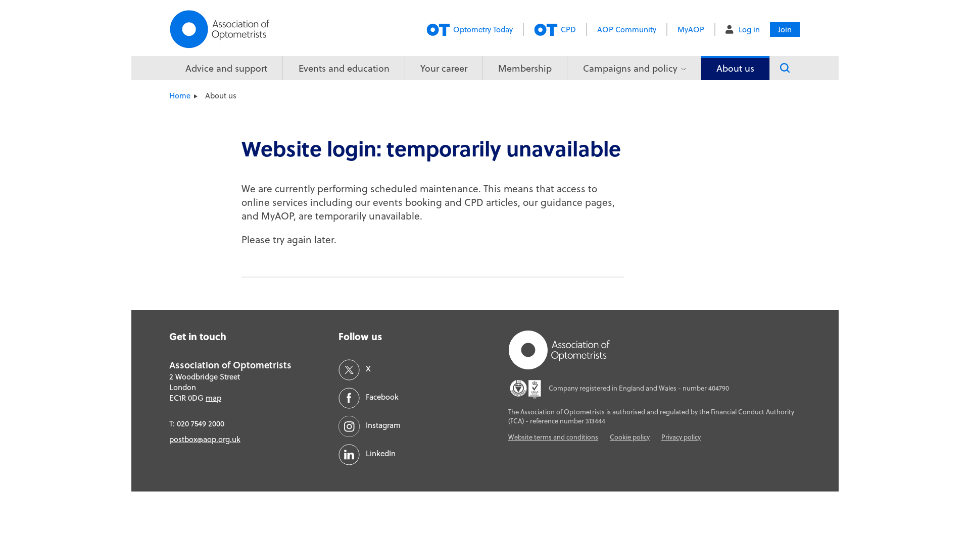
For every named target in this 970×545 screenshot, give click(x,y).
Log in (749, 29)
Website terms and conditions (553, 437)
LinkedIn (381, 453)
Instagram (383, 425)
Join (785, 29)
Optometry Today (483, 29)
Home (179, 95)
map (213, 398)
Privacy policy (681, 437)
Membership (525, 68)
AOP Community (626, 29)
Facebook (382, 397)
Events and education (344, 68)
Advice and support (226, 68)
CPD (568, 29)
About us (735, 68)
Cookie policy (630, 437)
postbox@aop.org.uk (204, 439)
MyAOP (690, 29)
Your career (443, 68)
